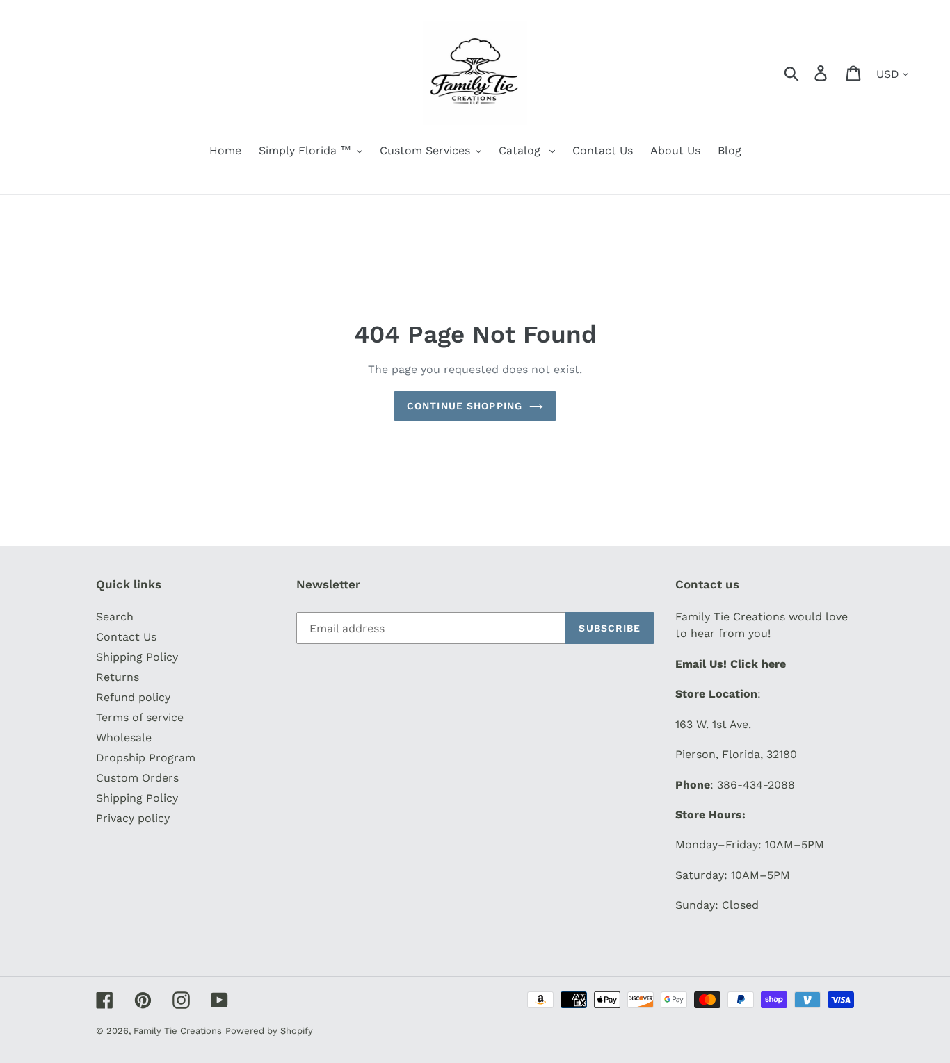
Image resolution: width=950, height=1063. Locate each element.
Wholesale (124, 737)
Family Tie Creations (178, 1030)
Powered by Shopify (269, 1030)
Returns (117, 677)
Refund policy (133, 697)
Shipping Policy (137, 657)
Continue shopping (464, 405)
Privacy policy (133, 818)
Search (115, 616)
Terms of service (140, 717)
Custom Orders (137, 777)
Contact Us (126, 636)
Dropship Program (145, 757)
